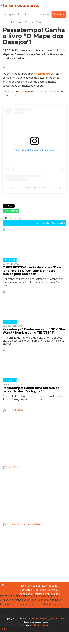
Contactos (26, 589)
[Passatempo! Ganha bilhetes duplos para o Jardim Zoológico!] (34, 365)
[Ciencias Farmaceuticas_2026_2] (34, 550)
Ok (4, 629)
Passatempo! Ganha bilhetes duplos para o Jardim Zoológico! (31, 389)
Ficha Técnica (27, 585)
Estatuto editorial (48, 585)
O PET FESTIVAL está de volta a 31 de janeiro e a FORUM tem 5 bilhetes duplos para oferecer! (32, 271)
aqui (25, 91)
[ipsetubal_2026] (34, 436)
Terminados (58, 223)
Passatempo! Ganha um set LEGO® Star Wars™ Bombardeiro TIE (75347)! (34, 330)
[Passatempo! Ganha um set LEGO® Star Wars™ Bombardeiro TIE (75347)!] (34, 307)
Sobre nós (40, 589)
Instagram (43, 73)
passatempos (12, 218)
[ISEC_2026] (34, 493)
